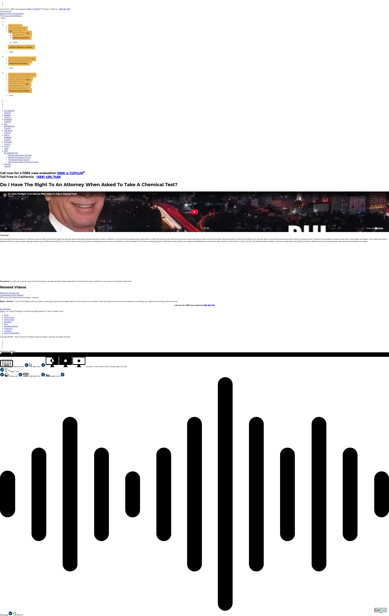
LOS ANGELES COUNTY (9, 112)
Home (6, 315)
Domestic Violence (7, 165)
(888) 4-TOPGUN (33, 9)
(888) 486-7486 (64, 9)
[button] (14, 366)
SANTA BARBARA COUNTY (7, 137)
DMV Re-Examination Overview (20, 155)
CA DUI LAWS (6, 147)
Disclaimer (8, 322)
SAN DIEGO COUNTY (8, 132)
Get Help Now (5, 309)
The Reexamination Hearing (18, 160)
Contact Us (8, 328)
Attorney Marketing (11, 333)
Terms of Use (9, 317)
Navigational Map (11, 326)
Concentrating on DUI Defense (12, 295)
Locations (7, 331)
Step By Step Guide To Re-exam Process (23, 162)
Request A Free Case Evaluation (12, 13)
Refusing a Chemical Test (9, 293)
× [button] (0, 356)
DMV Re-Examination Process (19, 157)
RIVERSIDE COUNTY (8, 120)
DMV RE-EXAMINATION (11, 152)
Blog (6, 324)
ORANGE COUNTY (7, 116)
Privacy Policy (9, 319)
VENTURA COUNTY (8, 143)
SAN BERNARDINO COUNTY (9, 126)
